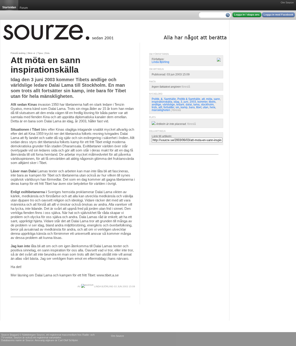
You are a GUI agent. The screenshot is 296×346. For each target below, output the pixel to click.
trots (154, 107)
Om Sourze (287, 2)
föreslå (186, 86)
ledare (180, 104)
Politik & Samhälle (188, 99)
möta (209, 99)
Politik (155, 99)
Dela (47, 53)
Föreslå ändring (18, 53)
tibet (198, 107)
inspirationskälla (162, 101)
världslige (169, 104)
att (203, 99)
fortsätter (168, 107)
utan (205, 107)
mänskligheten (161, 110)
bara (192, 107)
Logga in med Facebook (278, 14)
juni (186, 101)
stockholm (207, 104)
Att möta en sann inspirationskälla (45, 64)
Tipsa (40, 53)
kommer (202, 101)
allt (160, 107)
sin (177, 107)
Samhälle (170, 99)
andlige (156, 104)
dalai (189, 104)
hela (212, 107)
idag (176, 101)
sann (217, 99)
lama (196, 104)
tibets (212, 101)
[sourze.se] (114, 31)
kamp (184, 107)
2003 (193, 101)
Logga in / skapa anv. (247, 14)
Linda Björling (103, 286)
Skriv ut (31, 53)
